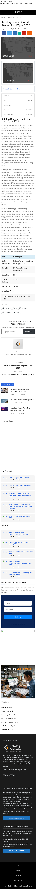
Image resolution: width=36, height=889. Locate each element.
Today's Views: (6, 711)
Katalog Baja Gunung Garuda (19, 478)
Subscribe (28, 332)
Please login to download (11, 89)
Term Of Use (18, 880)
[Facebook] (4, 780)
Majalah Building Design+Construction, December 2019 (20, 563)
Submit (18, 617)
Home (18, 865)
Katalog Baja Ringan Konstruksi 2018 (20, 517)
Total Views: (5, 726)
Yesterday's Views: (7, 715)
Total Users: (5, 729)
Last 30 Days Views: (8, 722)
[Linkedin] (14, 780)
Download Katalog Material (9, 17)
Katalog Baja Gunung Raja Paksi (20, 485)
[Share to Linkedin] (15, 33)
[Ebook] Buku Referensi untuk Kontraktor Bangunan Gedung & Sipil (20, 495)
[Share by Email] (29, 33)
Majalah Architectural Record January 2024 (19, 543)
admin (6, 29)
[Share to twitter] (9, 33)
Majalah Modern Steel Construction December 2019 (19, 533)
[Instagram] (11, 780)
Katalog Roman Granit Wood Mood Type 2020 (18, 375)
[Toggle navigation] (34, 12)
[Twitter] (7, 780)
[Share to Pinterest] (24, 33)
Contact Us (18, 875)
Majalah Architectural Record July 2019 (21, 552)
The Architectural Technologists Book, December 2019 (20, 573)
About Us (18, 870)
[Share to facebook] (4, 33)
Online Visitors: (6, 707)
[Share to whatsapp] (19, 33)
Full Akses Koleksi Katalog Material (22, 400)
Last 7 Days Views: (7, 718)
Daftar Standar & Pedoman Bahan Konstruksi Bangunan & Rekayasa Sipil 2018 (20, 506)
